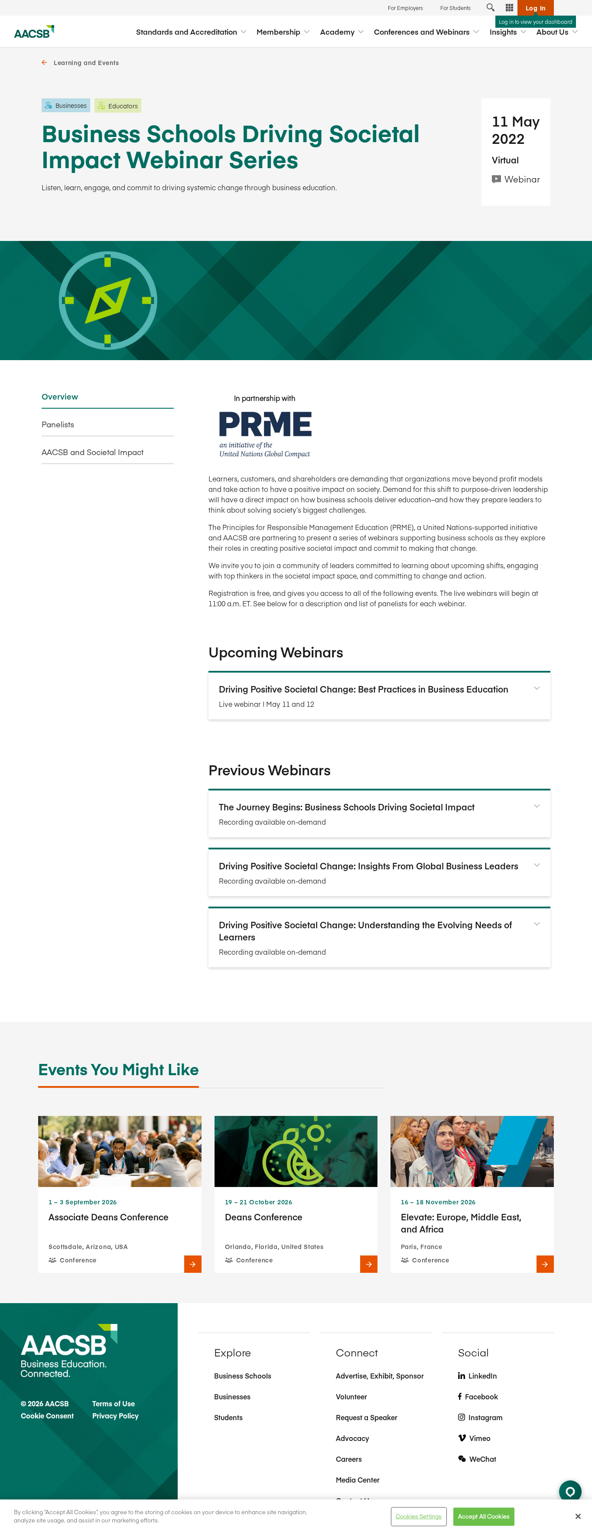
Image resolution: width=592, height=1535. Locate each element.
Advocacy (352, 1438)
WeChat (482, 1458)
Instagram (485, 1417)
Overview (60, 396)
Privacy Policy (115, 1415)
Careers (349, 1458)
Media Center (358, 1479)
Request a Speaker (366, 1417)
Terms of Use (113, 1403)
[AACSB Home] (34, 31)
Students (228, 1417)
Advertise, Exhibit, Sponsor (380, 1375)
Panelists (58, 424)
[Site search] (490, 8)
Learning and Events (86, 62)
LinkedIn (482, 1375)
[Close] (578, 1516)
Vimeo (480, 1438)
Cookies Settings (419, 1516)
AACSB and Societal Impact (92, 452)
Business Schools (242, 1375)
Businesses (232, 1396)
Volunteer (351, 1396)
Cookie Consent (47, 1415)
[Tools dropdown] (509, 8)
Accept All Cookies (484, 1516)
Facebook (481, 1396)
